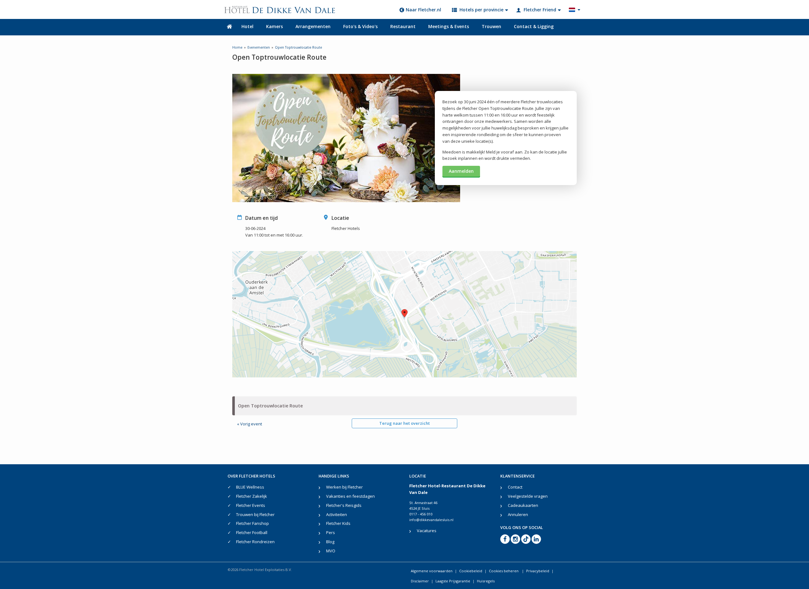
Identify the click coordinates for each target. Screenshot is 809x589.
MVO (330, 551)
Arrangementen (313, 26)
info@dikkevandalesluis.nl (431, 519)
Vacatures (426, 530)
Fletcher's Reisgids (344, 505)
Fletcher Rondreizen (255, 541)
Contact (515, 487)
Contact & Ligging (534, 26)
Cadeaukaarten (523, 505)
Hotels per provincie (481, 10)
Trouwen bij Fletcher (255, 514)
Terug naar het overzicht (404, 423)
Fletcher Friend (539, 10)
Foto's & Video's (360, 26)
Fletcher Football (251, 532)
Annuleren (518, 514)
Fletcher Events (250, 505)
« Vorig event (249, 424)
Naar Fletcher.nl (423, 10)
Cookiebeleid (470, 570)
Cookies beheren (504, 570)
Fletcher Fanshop (252, 523)
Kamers (274, 26)
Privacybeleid (537, 570)
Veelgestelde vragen (528, 496)
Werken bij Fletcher (344, 487)
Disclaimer (420, 581)
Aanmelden (461, 171)
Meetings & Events (448, 26)
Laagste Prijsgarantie (452, 581)
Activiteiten (336, 514)
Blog (330, 541)
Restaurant (403, 26)
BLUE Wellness (250, 487)
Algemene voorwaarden (432, 570)
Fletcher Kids (338, 523)
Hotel (247, 26)
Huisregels (486, 581)
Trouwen (491, 26)
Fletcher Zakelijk (251, 496)
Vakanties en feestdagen (350, 496)
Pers (330, 532)
